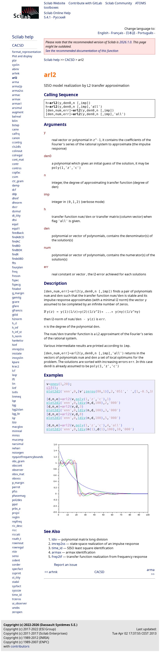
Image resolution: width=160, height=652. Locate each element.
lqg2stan (17, 409)
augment (17, 112)
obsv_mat (18, 474)
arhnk (15, 73)
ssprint (16, 573)
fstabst (16, 289)
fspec (15, 280)
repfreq (17, 521)
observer (17, 470)
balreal (16, 116)
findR (15, 254)
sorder (16, 564)
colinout (17, 151)
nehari (16, 448)
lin (13, 383)
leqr (14, 375)
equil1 (16, 228)
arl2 (14, 78)
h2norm (17, 319)
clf (49, 388)
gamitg (16, 297)
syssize (16, 590)
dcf (14, 190)
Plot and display (22, 56)
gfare (15, 306)
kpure (15, 362)
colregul (17, 155)
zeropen (17, 612)
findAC (16, 241)
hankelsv (17, 340)
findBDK (17, 250)
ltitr (14, 422)
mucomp (17, 439)
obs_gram (18, 461)
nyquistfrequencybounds (27, 457)
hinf (14, 345)
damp (15, 185)
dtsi (14, 220)
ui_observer (19, 603)
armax (16, 99)
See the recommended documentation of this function (81, 51)
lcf (13, 371)
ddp (14, 194)
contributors (20, 646)
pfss (14, 491)
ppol (15, 504)
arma (15, 82)
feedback (18, 233)
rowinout (17, 543)
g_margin (18, 293)
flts (14, 263)
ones (54, 384)
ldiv (81, 403)
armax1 (17, 103)
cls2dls (16, 146)
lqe (14, 401)
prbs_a (16, 508)
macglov (17, 427)
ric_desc (17, 526)
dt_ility (16, 215)
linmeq (16, 396)
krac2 (15, 366)
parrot (16, 487)
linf (14, 388)
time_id (16, 595)
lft (13, 379)
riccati (16, 534)
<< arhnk (51, 572)
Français (117, 33)
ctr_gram (18, 181)
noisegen (18, 452)
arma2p (17, 86)
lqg (14, 405)
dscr (15, 207)
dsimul (16, 211)
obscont (17, 465)
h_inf (15, 327)
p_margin (18, 483)
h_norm (17, 336)
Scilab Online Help (57, 13)
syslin (15, 65)
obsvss (16, 478)
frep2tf (57, 556)
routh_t (16, 539)
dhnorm (17, 202)
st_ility (16, 577)
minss (16, 435)
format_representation (26, 52)
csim (15, 177)
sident (16, 560)
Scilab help (22, 37)
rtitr (14, 551)
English (103, 33)
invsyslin (17, 358)
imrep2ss (18, 349)
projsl (15, 513)
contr (15, 164)
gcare (15, 302)
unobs (16, 607)
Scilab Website (54, 3)
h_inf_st (17, 332)
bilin (15, 121)
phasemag (18, 495)
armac (16, 95)
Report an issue (65, 564)
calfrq (16, 134)
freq (14, 271)
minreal (17, 431)
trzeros (16, 599)
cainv (15, 129)
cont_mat (18, 159)
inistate (17, 353)
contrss (16, 168)
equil (15, 224)
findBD (16, 246)
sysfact (16, 586)
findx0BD (17, 258)
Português (145, 33)
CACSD (18, 45)
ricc (14, 530)
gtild (15, 315)
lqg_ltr (16, 414)
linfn (15, 392)
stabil (15, 582)
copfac (16, 172)
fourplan (17, 267)
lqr (14, 418)
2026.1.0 (125, 42)
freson (16, 276)
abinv (15, 69)
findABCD (18, 237)
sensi (15, 556)
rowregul (18, 547)
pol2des (17, 500)
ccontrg (17, 142)
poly (80, 399)
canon (16, 138)
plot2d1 (53, 391)
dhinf (15, 198)
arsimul (17, 108)
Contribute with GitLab (85, 3)
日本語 (130, 33)
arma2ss (17, 90)
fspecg (16, 284)
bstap (15, 125)
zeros (90, 391)
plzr (14, 60)
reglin (16, 517)
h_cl (14, 323)
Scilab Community (118, 3)
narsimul (17, 444)
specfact (17, 569)
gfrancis (17, 310)
